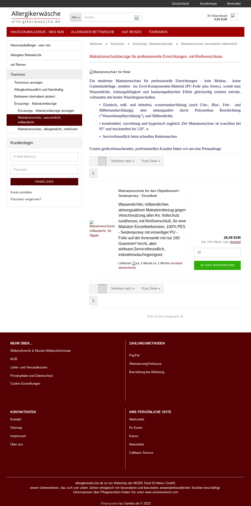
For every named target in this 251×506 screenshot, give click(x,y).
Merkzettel (233, 3)
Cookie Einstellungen (25, 383)
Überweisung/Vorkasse (145, 364)
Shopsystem (109, 503)
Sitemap (16, 428)
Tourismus (158, 32)
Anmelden (44, 181)
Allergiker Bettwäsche (92, 32)
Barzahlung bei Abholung (146, 372)
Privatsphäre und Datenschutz (31, 376)
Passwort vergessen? (26, 199)
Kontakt (15, 419)
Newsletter (136, 444)
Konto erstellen (21, 192)
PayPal (134, 355)
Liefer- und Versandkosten (28, 367)
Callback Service (141, 453)
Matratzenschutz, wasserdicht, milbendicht (40, 120)
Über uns (16, 444)
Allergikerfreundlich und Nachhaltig (38, 89)
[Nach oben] (237, 498)
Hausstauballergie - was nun (37, 32)
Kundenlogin (208, 3)
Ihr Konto (135, 428)
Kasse (133, 436)
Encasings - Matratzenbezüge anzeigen (46, 111)
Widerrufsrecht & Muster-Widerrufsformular (40, 351)
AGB (13, 359)
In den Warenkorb (218, 265)
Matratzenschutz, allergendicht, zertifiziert (47, 129)
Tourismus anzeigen (28, 82)
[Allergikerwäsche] (36, 17)
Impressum (18, 436)
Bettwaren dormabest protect (34, 96)
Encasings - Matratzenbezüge (35, 103)
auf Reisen (131, 32)
